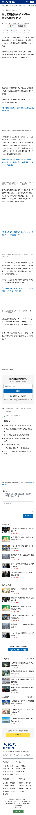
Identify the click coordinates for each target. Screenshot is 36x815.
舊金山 (23, 766)
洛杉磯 (18, 769)
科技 (4, 771)
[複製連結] (16, 31)
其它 (22, 774)
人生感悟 (6, 786)
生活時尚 (28, 786)
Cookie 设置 (18, 811)
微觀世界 (9, 411)
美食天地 (28, 788)
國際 (20, 6)
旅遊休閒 (21, 791)
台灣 (28, 6)
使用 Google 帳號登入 (19, 396)
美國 (15, 6)
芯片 (17, 408)
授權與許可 (18, 751)
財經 (8, 771)
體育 (4, 774)
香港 (32, 6)
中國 (11, 6)
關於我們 (11, 751)
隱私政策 (6, 755)
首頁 (3, 6)
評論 (24, 6)
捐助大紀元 (26, 755)
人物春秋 (12, 788)
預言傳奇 (12, 791)
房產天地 (21, 783)
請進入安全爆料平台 (18, 650)
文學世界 (12, 786)
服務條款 (26, 751)
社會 (8, 774)
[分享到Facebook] (3, 31)
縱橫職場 (21, 788)
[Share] (12, 533)
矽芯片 (23, 408)
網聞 (11, 774)
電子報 (5, 751)
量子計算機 (9, 408)
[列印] (20, 31)
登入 (32, 1)
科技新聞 (8, 10)
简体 (27, 2)
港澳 (11, 769)
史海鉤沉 (6, 788)
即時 (7, 6)
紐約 (17, 766)
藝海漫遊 (6, 794)
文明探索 (12, 783)
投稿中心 (12, 755)
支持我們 (18, 735)
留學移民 (28, 783)
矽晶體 (29, 408)
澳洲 (17, 774)
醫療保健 (21, 786)
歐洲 (22, 771)
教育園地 (6, 791)
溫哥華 (18, 771)
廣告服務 (19, 755)
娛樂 (11, 771)
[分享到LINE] (7, 31)
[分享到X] (12, 31)
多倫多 (23, 769)
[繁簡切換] (28, 31)
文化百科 (6, 783)
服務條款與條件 (26, 399)
